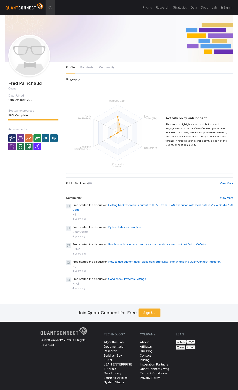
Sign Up (149, 313)
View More (226, 183)
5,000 (190, 341)
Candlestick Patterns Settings (127, 279)
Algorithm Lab (114, 342)
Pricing (147, 7)
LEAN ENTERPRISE (118, 364)
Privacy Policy (150, 378)
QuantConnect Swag (154, 369)
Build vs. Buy (113, 355)
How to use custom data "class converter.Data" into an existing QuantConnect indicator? (164, 261)
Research (162, 7)
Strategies (180, 7)
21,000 (190, 347)
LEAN (108, 360)
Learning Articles (116, 378)
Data (194, 7)
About (144, 342)
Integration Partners (154, 364)
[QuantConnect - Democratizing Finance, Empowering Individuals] (24, 8)
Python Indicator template (124, 227)
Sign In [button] (228, 7)
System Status (114, 382)
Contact (145, 355)
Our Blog (146, 351)
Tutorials (110, 369)
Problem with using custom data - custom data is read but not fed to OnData (157, 244)
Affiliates (146, 346)
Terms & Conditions (153, 373)
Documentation (114, 346)
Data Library (112, 373)
